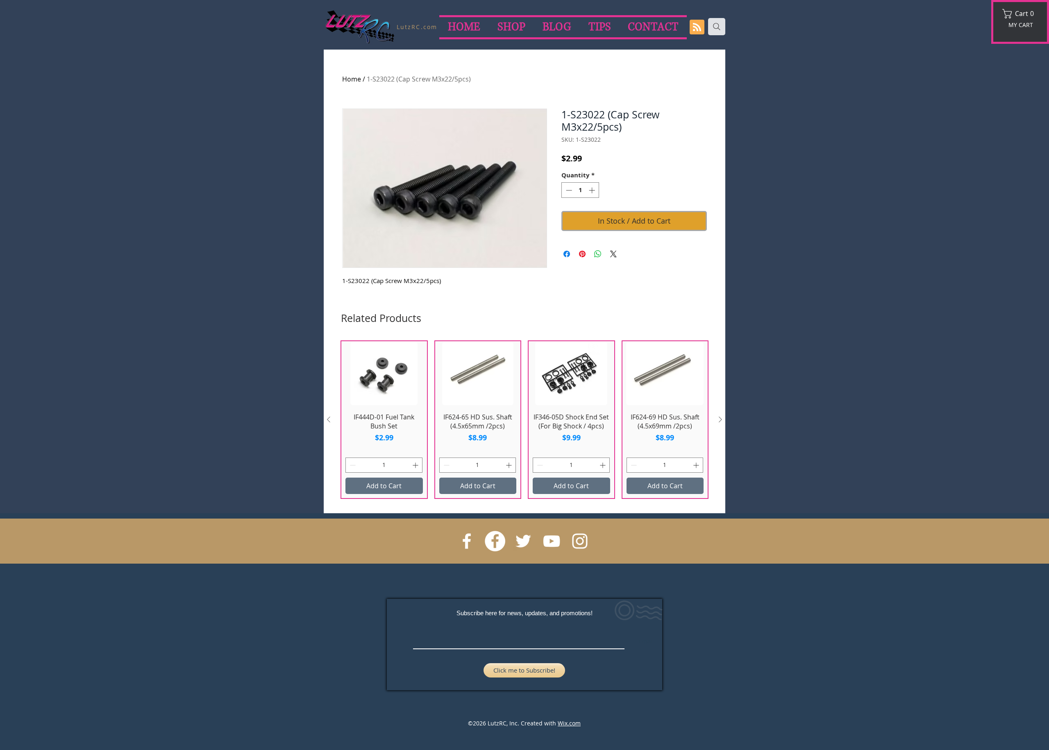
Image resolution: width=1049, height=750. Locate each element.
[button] (1021, 13)
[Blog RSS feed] (697, 27)
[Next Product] (720, 419)
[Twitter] (523, 541)
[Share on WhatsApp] (598, 254)
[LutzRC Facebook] (495, 541)
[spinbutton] (580, 190)
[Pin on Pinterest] (582, 254)
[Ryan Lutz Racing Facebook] (466, 541)
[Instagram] (580, 541)
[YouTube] (551, 541)
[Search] (716, 26)
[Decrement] (568, 190)
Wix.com (569, 723)
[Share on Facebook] (567, 254)
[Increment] (592, 190)
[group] (524, 419)
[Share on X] (613, 254)
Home (351, 79)
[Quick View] (384, 373)
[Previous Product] (329, 419)
